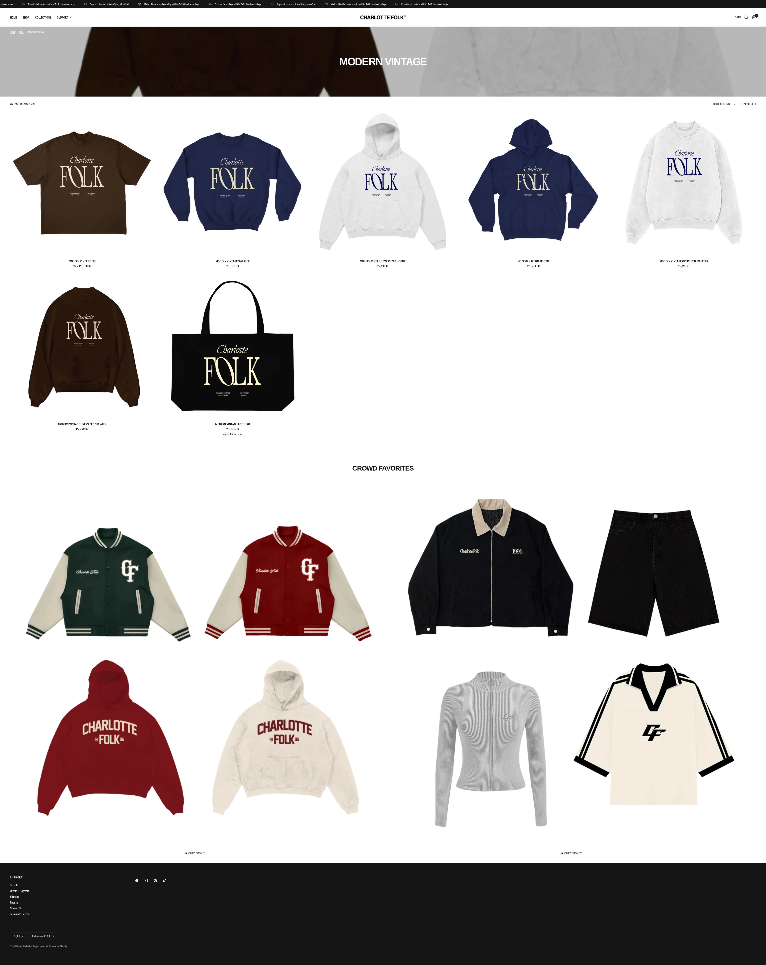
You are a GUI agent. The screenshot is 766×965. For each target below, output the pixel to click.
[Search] (746, 17)
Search (14, 885)
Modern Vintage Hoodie (533, 261)
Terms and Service (20, 914)
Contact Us (16, 908)
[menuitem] (15, 17)
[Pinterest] (158, 880)
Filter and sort (25, 104)
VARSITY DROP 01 (195, 853)
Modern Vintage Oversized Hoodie (383, 261)
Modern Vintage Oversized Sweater (684, 261)
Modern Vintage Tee (82, 261)
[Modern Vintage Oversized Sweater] (684, 183)
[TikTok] (167, 880)
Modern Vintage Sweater (233, 261)
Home (13, 17)
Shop (26, 17)
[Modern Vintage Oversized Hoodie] (383, 183)
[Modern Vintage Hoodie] (533, 183)
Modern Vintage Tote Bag (232, 424)
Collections (43, 17)
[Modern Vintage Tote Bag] (232, 346)
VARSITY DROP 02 (571, 853)
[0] (753, 17)
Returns (14, 902)
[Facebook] (139, 880)
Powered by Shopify (58, 946)
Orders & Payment (19, 891)
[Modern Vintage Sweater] (232, 183)
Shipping (14, 897)
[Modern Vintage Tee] (82, 183)
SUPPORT (62, 17)
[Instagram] (149, 880)
